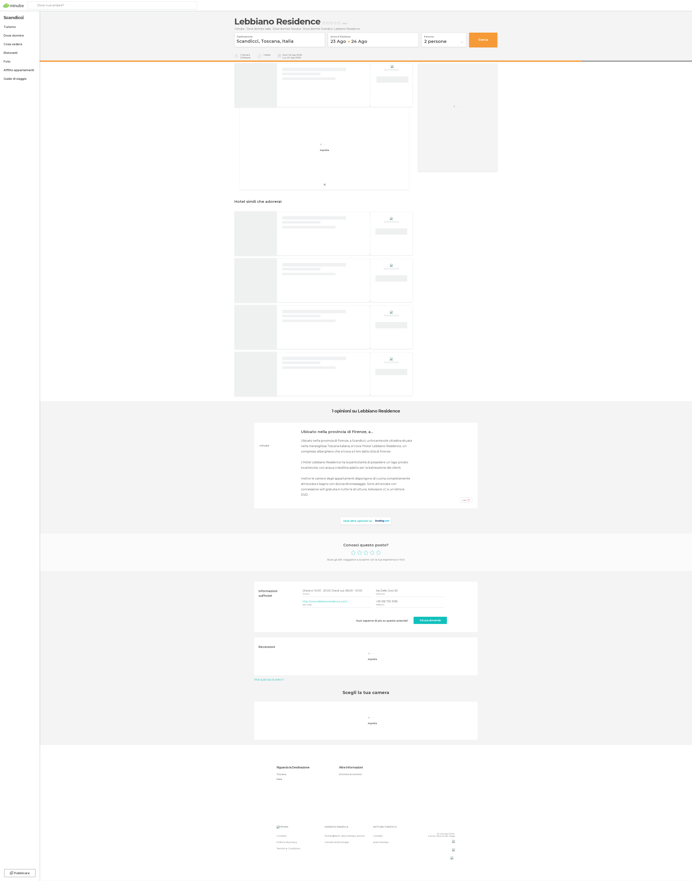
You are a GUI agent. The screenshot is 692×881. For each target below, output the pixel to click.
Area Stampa (381, 842)
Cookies (281, 835)
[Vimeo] (446, 828)
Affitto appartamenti (19, 70)
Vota (344, 23)
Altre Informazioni (351, 767)
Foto (7, 61)
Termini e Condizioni (288, 848)
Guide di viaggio (15, 79)
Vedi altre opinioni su (357, 521)
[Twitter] (440, 828)
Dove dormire (14, 35)
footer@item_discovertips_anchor (345, 835)
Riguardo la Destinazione (293, 767)
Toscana (281, 774)
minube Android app (337, 842)
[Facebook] (434, 828)
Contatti (378, 835)
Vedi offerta (392, 79)
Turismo (10, 27)
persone (429, 35)
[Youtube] (452, 828)
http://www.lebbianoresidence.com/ (325, 601)
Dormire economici (350, 774)
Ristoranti (10, 53)
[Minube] (13, 5)
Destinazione (244, 35)
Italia (279, 779)
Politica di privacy (287, 842)
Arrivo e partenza (341, 35)
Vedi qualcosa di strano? (269, 679)
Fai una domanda (430, 620)
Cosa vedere (13, 44)
